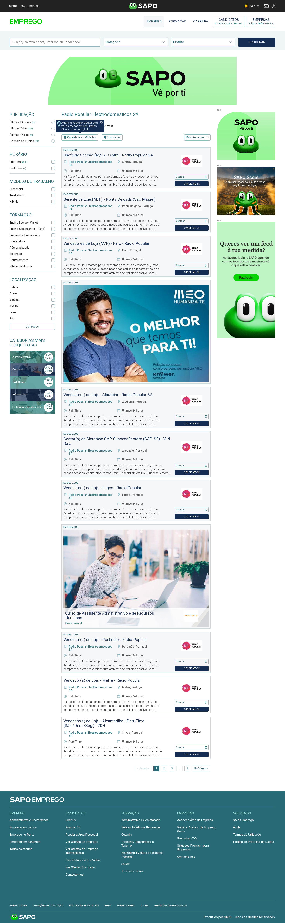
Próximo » (201, 768)
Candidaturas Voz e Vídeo (83, 860)
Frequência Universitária (25, 235)
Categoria (113, 42)
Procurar (257, 42)
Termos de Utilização (247, 834)
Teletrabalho (17, 195)
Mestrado (16, 254)
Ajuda (236, 827)
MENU (13, 6)
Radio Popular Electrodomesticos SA (100, 114)
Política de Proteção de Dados (253, 842)
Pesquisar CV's (187, 838)
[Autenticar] (266, 7)
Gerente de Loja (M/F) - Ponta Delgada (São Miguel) (109, 199)
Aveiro (14, 306)
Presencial (16, 189)
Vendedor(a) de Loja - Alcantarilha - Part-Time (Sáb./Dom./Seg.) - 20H (103, 723)
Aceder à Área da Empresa (195, 820)
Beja (12, 318)
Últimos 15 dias (22, 134)
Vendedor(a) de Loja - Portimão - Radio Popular (105, 639)
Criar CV (71, 820)
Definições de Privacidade (170, 905)
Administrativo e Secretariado (29, 820)
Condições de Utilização (48, 905)
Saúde (125, 864)
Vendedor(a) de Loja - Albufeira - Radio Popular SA (108, 394)
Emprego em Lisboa (23, 827)
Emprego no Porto (22, 834)
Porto (13, 293)
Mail (24, 6)
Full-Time (18, 162)
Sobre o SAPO (18, 905)
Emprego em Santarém (25, 842)
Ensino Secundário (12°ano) (27, 229)
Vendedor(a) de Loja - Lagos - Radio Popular (102, 487)
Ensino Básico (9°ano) (24, 222)
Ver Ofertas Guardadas (81, 867)
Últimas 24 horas (22, 122)
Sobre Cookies (126, 905)
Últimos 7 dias (21, 128)
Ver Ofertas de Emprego (82, 842)
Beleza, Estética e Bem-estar (140, 827)
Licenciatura (17, 241)
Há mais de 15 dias (24, 141)
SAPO (23, 917)
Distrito (178, 42)
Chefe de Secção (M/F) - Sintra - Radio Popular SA (108, 155)
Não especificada (21, 266)
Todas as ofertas (21, 849)
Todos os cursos (132, 871)
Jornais (34, 6)
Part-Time (18, 168)
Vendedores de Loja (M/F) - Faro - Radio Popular (106, 243)
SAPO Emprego (243, 820)
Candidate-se (192, 183)
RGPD (108, 905)
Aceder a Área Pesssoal (82, 834)
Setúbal (14, 299)
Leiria (13, 312)
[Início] (37, 21)
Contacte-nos (75, 874)
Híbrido (14, 201)
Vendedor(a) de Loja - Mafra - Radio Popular (102, 680)
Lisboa (14, 287)
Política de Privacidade (84, 905)
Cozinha (126, 834)
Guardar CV (73, 827)
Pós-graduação (19, 247)
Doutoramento (19, 260)
